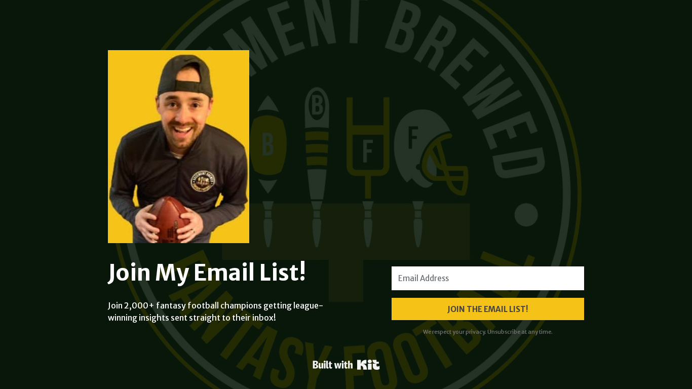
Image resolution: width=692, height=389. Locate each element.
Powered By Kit (346, 365)
